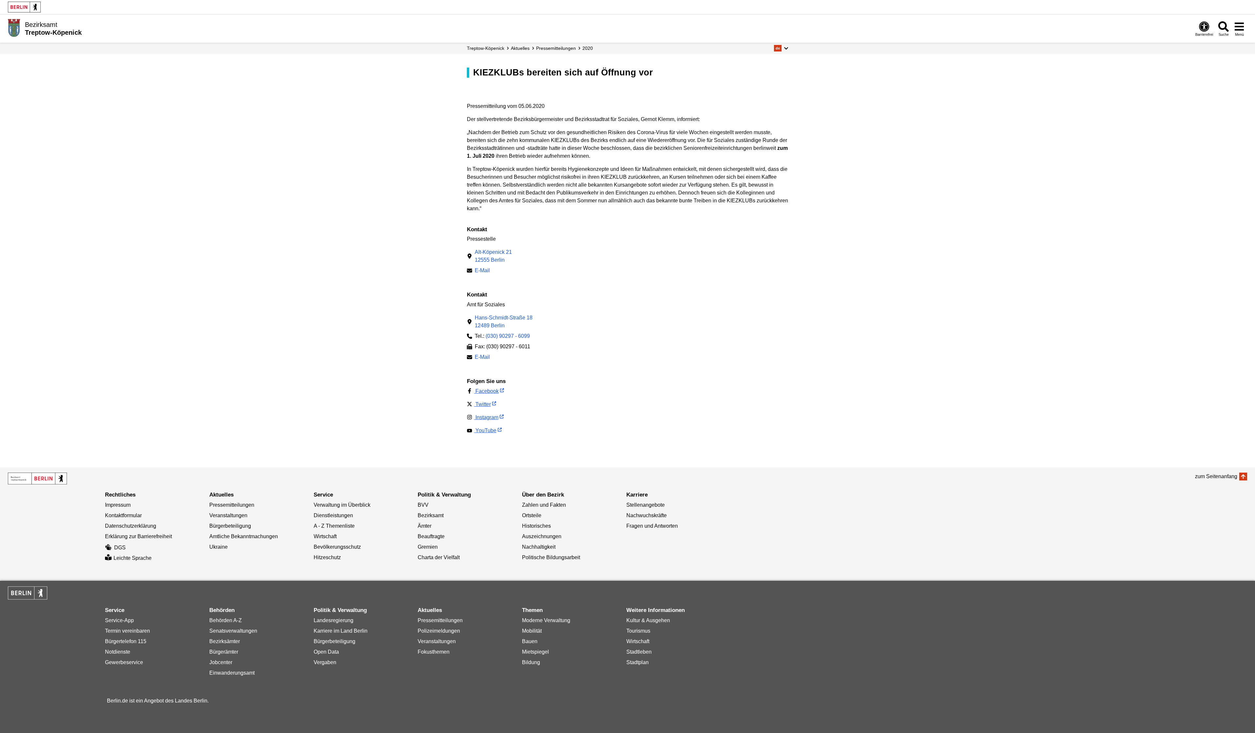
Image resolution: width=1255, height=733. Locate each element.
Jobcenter (220, 662)
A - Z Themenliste (334, 526)
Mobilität (532, 631)
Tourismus (638, 631)
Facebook (486, 391)
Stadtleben (639, 652)
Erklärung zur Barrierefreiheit (138, 536)
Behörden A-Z (225, 620)
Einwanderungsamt (232, 673)
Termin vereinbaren (127, 631)
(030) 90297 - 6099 (508, 336)
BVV (423, 505)
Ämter (424, 526)
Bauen (529, 641)
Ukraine (218, 547)
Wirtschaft (325, 536)
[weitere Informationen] (14, 28)
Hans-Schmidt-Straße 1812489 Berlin (504, 321)
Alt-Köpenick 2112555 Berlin (493, 256)
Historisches (536, 526)
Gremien (428, 547)
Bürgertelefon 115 (125, 641)
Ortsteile (531, 515)
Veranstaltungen (228, 515)
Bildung (531, 662)
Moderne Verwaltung (546, 620)
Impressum (118, 505)
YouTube (485, 430)
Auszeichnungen (541, 536)
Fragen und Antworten (652, 526)
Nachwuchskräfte (646, 515)
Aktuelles (520, 48)
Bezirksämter (224, 641)
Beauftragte (431, 536)
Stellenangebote (645, 505)
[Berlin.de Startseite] (24, 7)
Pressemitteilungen (231, 505)
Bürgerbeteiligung (230, 526)
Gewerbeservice (124, 662)
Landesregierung (333, 620)
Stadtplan (637, 662)
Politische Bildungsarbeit (551, 557)
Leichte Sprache (133, 558)
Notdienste (117, 652)
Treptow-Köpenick (485, 48)
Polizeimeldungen (439, 631)
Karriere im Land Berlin (340, 631)
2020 (587, 48)
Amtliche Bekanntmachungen (243, 536)
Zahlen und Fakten (544, 505)
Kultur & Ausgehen (648, 620)
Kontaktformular (123, 515)
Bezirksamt (431, 515)
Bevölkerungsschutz (337, 547)
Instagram (486, 417)
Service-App (119, 620)
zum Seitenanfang (1216, 476)
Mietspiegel (535, 652)
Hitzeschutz (327, 557)
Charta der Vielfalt (439, 557)
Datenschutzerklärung (130, 526)
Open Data (326, 652)
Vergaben (325, 662)
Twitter (482, 404)
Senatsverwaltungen (233, 631)
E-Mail (482, 271)
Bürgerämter (223, 652)
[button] (781, 48)
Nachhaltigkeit (538, 547)
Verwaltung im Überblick (342, 505)
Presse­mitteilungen (556, 48)
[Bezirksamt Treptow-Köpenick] (37, 478)
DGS (120, 547)
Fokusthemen (434, 652)
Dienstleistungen (333, 515)
